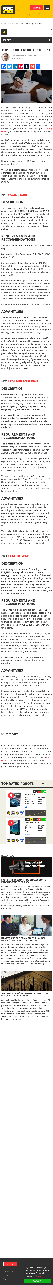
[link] (26, 803)
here (39, 1276)
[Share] (38, 66)
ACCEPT (38, 1280)
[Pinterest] (20, 66)
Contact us (8, 1271)
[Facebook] (3, 66)
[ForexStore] (8, 9)
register (7, 1279)
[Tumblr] (26, 66)
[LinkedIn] (15, 66)
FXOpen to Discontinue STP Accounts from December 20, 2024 (23, 881)
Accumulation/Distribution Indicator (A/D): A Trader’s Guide (24, 994)
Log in (6, 1275)
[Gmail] (32, 66)
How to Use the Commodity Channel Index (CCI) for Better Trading (23, 939)
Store (37, 8)
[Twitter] (9, 66)
